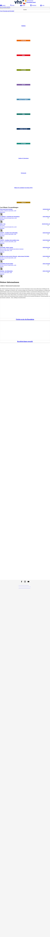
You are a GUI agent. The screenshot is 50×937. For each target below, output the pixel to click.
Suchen (25, 9)
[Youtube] (28, 581)
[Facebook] (21, 581)
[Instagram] (25, 581)
